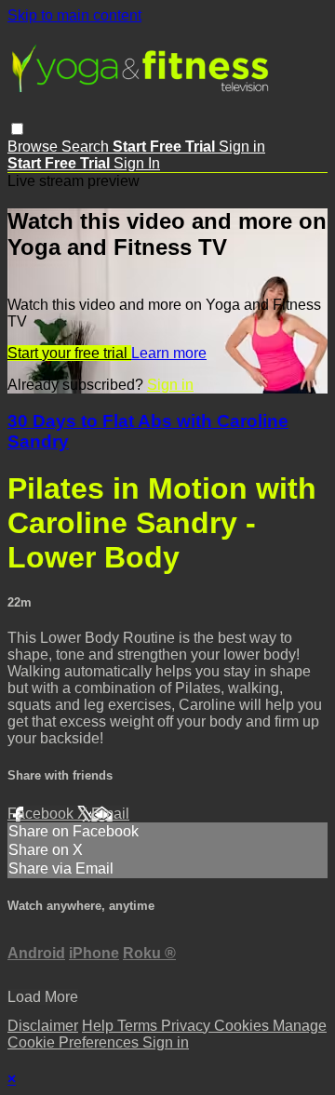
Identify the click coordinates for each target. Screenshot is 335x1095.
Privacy (187, 1026)
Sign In (137, 163)
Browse (34, 146)
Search (87, 146)
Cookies (243, 1026)
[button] (17, 129)
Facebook (42, 813)
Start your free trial (69, 353)
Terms (139, 1026)
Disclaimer (42, 1026)
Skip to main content (74, 15)
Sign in (242, 146)
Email (110, 813)
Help (99, 1026)
